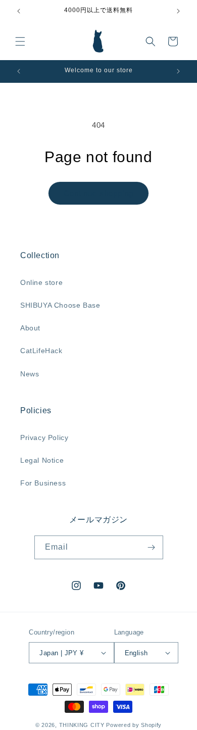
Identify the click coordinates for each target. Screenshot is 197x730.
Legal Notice (42, 460)
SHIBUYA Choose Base (60, 305)
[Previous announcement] (19, 11)
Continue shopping (98, 193)
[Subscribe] (151, 547)
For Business (43, 483)
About (30, 328)
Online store (41, 282)
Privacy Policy (44, 437)
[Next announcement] (178, 11)
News (29, 374)
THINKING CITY (82, 725)
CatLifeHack (41, 351)
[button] (20, 41)
